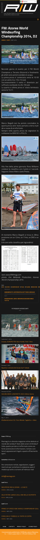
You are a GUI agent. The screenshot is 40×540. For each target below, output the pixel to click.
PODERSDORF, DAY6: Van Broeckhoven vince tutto (19, 299)
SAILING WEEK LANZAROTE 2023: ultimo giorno (17, 394)
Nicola (3, 497)
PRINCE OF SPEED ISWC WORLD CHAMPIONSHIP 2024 (19, 508)
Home (4, 526)
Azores (8, 287)
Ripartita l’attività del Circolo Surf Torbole (15, 368)
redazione (34, 287)
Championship (15, 287)
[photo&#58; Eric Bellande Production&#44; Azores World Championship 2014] (20, 105)
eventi (8, 40)
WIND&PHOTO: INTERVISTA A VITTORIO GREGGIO (19, 292)
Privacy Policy (21, 526)
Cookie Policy (32, 526)
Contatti (12, 526)
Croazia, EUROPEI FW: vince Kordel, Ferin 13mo (17, 341)
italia (22, 287)
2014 (3, 287)
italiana (27, 287)
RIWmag (3, 40)
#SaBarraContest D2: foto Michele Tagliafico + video (19, 420)
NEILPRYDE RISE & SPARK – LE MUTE (14, 487)
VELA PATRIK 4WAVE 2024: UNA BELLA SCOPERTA (18, 495)
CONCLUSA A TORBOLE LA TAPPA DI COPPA (16, 516)
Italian (25, 1)
